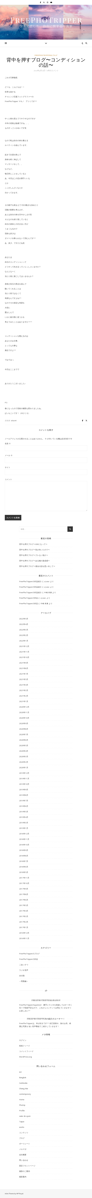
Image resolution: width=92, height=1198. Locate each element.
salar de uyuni (24, 1116)
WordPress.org (25, 1057)
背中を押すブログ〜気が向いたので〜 (34, 549)
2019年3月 (23, 822)
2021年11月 (24, 652)
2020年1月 (23, 767)
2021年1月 (23, 701)
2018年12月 (24, 833)
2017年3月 (23, 916)
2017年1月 (23, 927)
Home (21, 1099)
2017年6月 (23, 900)
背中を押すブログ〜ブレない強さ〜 (33, 555)
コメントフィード (26, 1051)
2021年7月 (23, 674)
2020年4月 (23, 751)
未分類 (22, 975)
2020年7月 (23, 734)
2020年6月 (23, 740)
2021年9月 (23, 663)
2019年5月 (23, 811)
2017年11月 (24, 878)
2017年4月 (23, 911)
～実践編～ (23, 981)
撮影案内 (22, 1176)
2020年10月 (24, 718)
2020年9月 (23, 723)
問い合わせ (23, 1160)
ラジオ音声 (23, 970)
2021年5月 (23, 679)
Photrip (22, 1105)
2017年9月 (23, 889)
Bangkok (22, 1077)
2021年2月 (23, 696)
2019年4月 (23, 817)
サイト (7, 467)
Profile (22, 1110)
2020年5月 (23, 745)
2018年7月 (23, 861)
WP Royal (19, 1193)
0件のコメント (52, 70)
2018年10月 (24, 844)
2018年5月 (23, 872)
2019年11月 (24, 778)
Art (20, 1072)
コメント (8, 479)
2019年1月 (23, 828)
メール (8, 455)
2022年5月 (23, 618)
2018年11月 (24, 839)
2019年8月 (23, 795)
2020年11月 (24, 712)
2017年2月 (23, 922)
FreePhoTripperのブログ (46, 55)
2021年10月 (24, 657)
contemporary (25, 1094)
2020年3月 (23, 756)
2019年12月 (24, 773)
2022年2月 (23, 635)
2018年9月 (23, 850)
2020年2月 (23, 762)
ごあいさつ (23, 964)
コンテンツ (23, 1132)
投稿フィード (24, 1046)
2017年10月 (24, 883)
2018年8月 (23, 855)
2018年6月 (23, 866)
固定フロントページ (27, 1165)
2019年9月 (23, 789)
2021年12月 (24, 646)
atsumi (14, 420)
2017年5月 (23, 905)
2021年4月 (23, 685)
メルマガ (22, 1149)
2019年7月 (23, 800)
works (21, 1127)
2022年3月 (23, 629)
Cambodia (23, 1083)
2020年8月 (23, 729)
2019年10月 (24, 784)
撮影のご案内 (24, 1171)
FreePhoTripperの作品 (28, 598)
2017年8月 (23, 894)
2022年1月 (23, 641)
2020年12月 (24, 707)
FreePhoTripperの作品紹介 (30, 581)
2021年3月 (23, 690)
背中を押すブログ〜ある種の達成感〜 (34, 560)
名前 (8, 443)
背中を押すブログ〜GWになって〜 (33, 544)
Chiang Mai (23, 1088)
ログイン (22, 1040)
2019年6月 (23, 806)
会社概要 (22, 1154)
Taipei (21, 1121)
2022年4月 (23, 624)
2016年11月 (24, 938)
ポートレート (24, 1143)
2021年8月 (23, 668)
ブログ (22, 1138)
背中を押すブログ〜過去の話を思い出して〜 (37, 566)
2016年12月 (24, 933)
